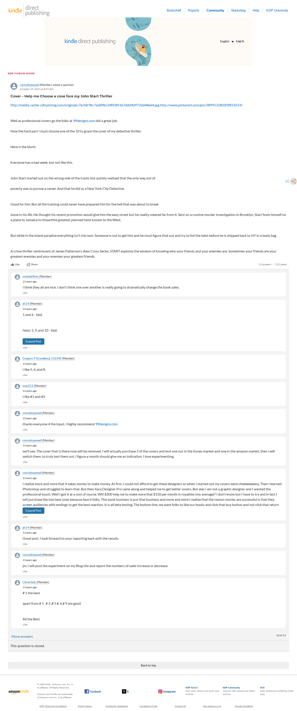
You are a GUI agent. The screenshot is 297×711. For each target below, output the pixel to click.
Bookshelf (174, 10)
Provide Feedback (244, 706)
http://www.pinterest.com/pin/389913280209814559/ (201, 105)
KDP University (277, 10)
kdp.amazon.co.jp (212, 706)
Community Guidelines (116, 706)
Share (34, 264)
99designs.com (84, 120)
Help (256, 10)
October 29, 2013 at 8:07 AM (36, 89)
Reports (193, 10)
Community (215, 10)
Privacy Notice (85, 706)
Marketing (238, 10)
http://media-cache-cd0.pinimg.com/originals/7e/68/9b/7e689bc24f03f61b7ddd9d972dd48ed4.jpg (84, 105)
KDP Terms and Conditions (53, 706)
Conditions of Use (148, 706)
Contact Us (180, 706)
